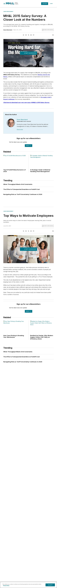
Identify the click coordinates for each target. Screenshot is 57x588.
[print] (53, 35)
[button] (4, 4)
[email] (33, 35)
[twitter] (28, 35)
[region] (28, 585)
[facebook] (23, 35)
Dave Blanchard (7, 30)
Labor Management (8, 11)
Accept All (50, 584)
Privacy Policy (6, 585)
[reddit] (31, 35)
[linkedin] (26, 35)
